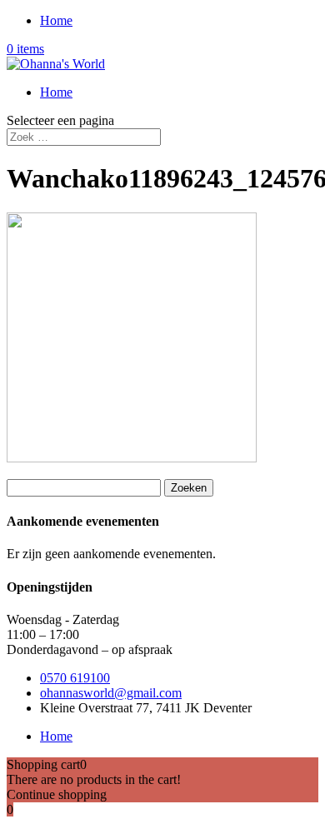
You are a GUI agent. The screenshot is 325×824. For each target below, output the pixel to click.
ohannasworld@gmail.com (111, 693)
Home (56, 20)
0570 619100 (75, 678)
